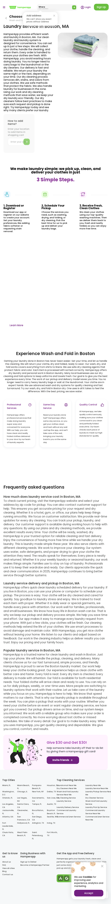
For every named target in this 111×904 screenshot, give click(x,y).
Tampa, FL (36, 804)
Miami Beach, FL (23, 787)
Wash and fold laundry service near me (67, 793)
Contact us (7, 874)
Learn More (16, 325)
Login (87, 7)
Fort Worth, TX (52, 834)
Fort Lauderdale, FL (7, 826)
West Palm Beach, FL (22, 834)
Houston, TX (52, 785)
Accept (88, 893)
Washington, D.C (8, 793)
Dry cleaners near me (67, 788)
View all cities (8, 868)
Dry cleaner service (94, 798)
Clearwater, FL (22, 812)
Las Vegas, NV (22, 799)
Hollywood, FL (23, 823)
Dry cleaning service (66, 798)
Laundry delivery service (68, 807)
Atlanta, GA (7, 816)
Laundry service (64, 801)
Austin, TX (51, 804)
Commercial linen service (69, 816)
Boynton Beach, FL (51, 812)
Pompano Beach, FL (36, 787)
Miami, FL (6, 785)
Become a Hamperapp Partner (34, 865)
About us (6, 862)
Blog (4, 871)
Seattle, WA (52, 816)
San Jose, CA (53, 798)
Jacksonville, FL (8, 812)
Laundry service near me (96, 788)
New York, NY (38, 791)
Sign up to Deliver (28, 862)
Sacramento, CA (38, 799)
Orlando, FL (7, 798)
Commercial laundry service (66, 812)
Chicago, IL (22, 791)
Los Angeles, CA (8, 805)
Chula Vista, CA (8, 834)
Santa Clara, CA (23, 805)
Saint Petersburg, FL (37, 835)
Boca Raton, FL (38, 812)
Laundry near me (93, 785)
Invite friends (61, 760)
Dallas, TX (51, 791)
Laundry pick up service (96, 807)
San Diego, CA (37, 818)
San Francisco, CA (23, 818)
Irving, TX (51, 823)
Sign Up (101, 7)
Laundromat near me (66, 785)
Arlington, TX (38, 823)
